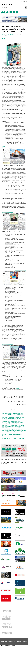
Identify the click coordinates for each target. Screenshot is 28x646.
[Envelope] (11, 4)
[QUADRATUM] (20, 512)
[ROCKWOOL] (20, 575)
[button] (24, 1)
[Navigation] (25, 12)
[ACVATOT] (7, 551)
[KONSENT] (20, 598)
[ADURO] (7, 598)
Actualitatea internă (8, 34)
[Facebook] (2, 4)
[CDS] (7, 512)
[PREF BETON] (13, 503)
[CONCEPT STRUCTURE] (7, 575)
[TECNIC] (14, 19)
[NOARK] (20, 591)
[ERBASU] (7, 559)
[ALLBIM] (14, 488)
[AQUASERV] (20, 544)
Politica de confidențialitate (21, 640)
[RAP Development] (20, 583)
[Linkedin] (4, 4)
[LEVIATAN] (7, 567)
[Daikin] (7, 528)
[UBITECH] (20, 520)
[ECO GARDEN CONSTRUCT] (20, 551)
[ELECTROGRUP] (20, 536)
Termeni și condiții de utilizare (7, 640)
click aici (17, 388)
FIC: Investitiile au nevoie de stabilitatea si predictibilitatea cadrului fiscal (15, 403)
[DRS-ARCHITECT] (7, 536)
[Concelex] (13, 480)
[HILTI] (13, 473)
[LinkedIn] (4, 38)
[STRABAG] (7, 591)
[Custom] (6, 4)
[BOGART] (20, 528)
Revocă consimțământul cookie (8, 645)
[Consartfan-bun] (20, 567)
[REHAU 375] (13, 495)
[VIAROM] (7, 583)
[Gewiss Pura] (7, 544)
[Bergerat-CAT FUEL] (7, 520)
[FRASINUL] (20, 559)
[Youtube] (9, 4)
